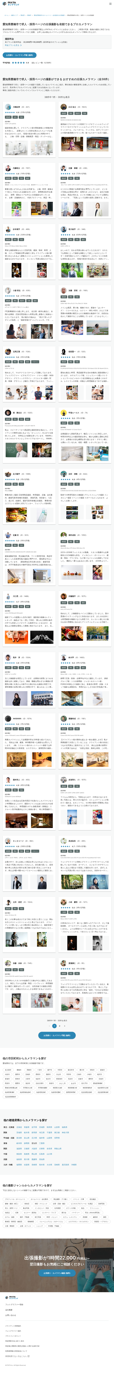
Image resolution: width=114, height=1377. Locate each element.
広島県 (42, 1154)
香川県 (26, 1159)
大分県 (49, 1165)
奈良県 (49, 1148)
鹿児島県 (65, 1165)
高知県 (42, 1159)
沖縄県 (74, 1165)
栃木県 (26, 1132)
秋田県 (49, 1127)
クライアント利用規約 (13, 1326)
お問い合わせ (10, 1315)
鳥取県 (19, 1154)
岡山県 (34, 1154)
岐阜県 (19, 1143)
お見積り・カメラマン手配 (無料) (19, 55)
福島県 (64, 1127)
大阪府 (34, 1148)
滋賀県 (19, 1148)
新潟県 (19, 1138)
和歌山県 (57, 1148)
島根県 (26, 1154)
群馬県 (34, 1132)
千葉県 (49, 1132)
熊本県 (42, 1165)
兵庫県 (42, 1148)
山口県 (49, 1154)
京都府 (26, 1148)
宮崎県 (57, 1165)
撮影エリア (14, 15)
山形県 (57, 1127)
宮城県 (42, 1127)
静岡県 (26, 1143)
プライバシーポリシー (13, 1336)
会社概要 (8, 1310)
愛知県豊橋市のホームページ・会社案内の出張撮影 (49, 15)
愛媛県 (34, 1159)
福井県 (42, 1138)
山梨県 (49, 1138)
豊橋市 (29, 15)
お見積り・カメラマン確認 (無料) (57, 1273)
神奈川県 (65, 1132)
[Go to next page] (64, 1026)
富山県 (26, 1138)
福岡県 (19, 1165)
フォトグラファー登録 (14, 1304)
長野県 (57, 1138)
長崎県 (34, 1165)
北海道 (19, 1127)
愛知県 (23, 15)
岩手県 (34, 1127)
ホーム (7, 15)
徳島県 (19, 1159)
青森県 (26, 1127)
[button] (8, 1070)
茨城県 (19, 1132)
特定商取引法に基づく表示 (14, 1341)
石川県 (34, 1138)
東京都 (57, 1132)
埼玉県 (42, 1132)
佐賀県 (26, 1165)
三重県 (42, 1143)
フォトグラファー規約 (13, 1331)
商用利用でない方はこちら (16, 1356)
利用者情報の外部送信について (16, 1351)
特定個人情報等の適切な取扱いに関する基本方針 (22, 1346)
